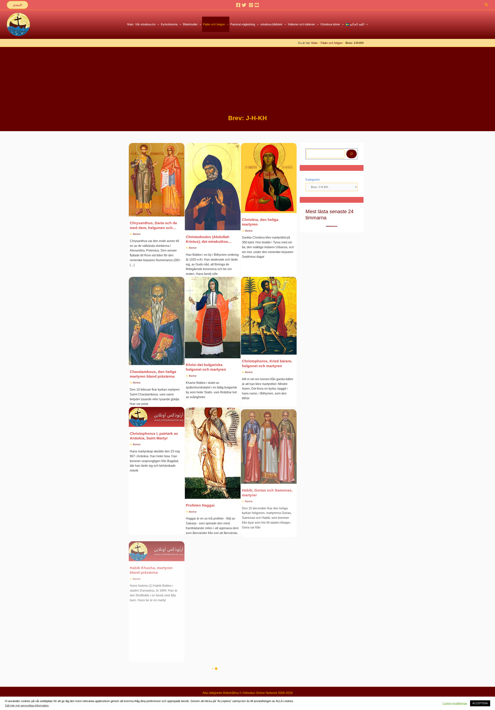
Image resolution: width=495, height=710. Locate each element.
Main (314, 42)
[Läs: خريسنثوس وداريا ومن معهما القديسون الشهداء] (156, 177)
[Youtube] (256, 5)
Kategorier (313, 179)
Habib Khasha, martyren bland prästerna (151, 564)
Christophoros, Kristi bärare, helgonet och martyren (267, 363)
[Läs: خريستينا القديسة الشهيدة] (269, 175)
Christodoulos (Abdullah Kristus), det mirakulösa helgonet (207, 239)
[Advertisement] (247, 85)
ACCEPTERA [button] (480, 703)
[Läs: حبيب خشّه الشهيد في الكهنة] (156, 542)
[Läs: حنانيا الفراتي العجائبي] (213, 542)
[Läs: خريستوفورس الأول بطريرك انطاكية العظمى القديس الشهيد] (156, 414)
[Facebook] (238, 5)
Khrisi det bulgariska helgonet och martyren (206, 367)
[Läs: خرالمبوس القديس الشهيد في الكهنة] (156, 318)
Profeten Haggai (200, 505)
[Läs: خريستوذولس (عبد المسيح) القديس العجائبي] (213, 184)
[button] (17, 5)
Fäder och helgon (331, 42)
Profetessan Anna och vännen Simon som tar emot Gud (267, 619)
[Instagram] (251, 5)
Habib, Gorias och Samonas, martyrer (267, 490)
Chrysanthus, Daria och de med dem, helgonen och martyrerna (153, 225)
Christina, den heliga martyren (260, 222)
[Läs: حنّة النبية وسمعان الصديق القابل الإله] (269, 570)
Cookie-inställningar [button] (454, 703)
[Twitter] (244, 5)
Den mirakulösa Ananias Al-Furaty (210, 564)
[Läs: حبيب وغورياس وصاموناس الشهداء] (269, 441)
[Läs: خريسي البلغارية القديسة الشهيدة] (213, 315)
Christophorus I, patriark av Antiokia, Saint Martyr (154, 435)
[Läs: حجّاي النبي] (213, 450)
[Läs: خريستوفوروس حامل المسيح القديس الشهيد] (269, 313)
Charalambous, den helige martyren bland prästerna (153, 374)
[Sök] (351, 154)
